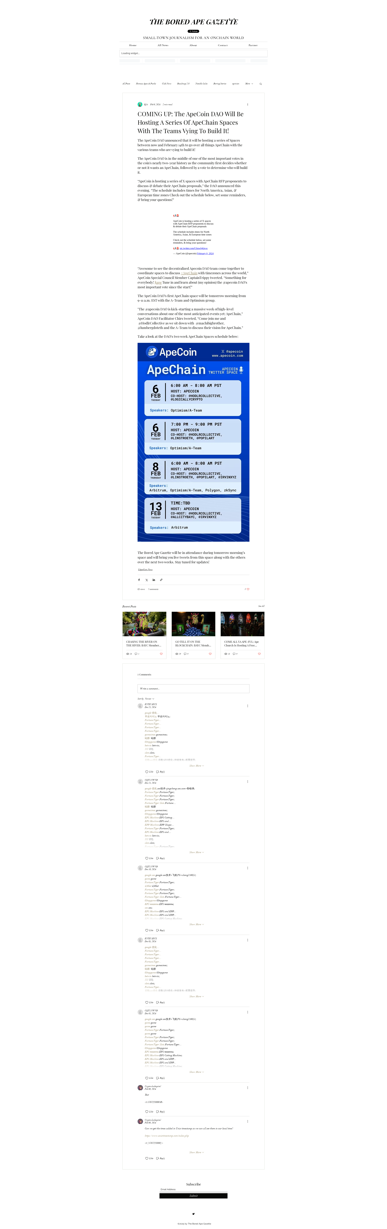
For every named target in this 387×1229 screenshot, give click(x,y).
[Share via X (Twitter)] (146, 578)
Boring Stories (220, 83)
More (247, 83)
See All (261, 604)
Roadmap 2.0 (183, 83)
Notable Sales (201, 83)
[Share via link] (161, 578)
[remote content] (193, 233)
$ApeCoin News (145, 568)
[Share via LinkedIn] (153, 578)
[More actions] (247, 104)
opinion (235, 83)
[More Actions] (247, 704)
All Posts (126, 83)
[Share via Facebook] (139, 578)
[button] (260, 83)
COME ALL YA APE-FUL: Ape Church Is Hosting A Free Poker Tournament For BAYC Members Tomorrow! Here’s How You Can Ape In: (241, 642)
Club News (166, 83)
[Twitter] (193, 1212)
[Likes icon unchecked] (147, 770)
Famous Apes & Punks (146, 83)
